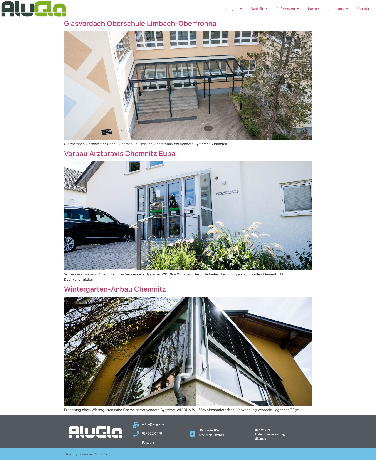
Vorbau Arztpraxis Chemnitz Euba (119, 153)
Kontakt (363, 9)
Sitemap (260, 438)
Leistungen (228, 9)
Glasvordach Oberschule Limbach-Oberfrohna (140, 23)
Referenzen (285, 9)
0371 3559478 (152, 433)
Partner (314, 9)
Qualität (256, 9)
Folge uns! (148, 442)
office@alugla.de (153, 424)
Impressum (262, 430)
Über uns (336, 9)
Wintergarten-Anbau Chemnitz (115, 289)
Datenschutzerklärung (270, 434)
